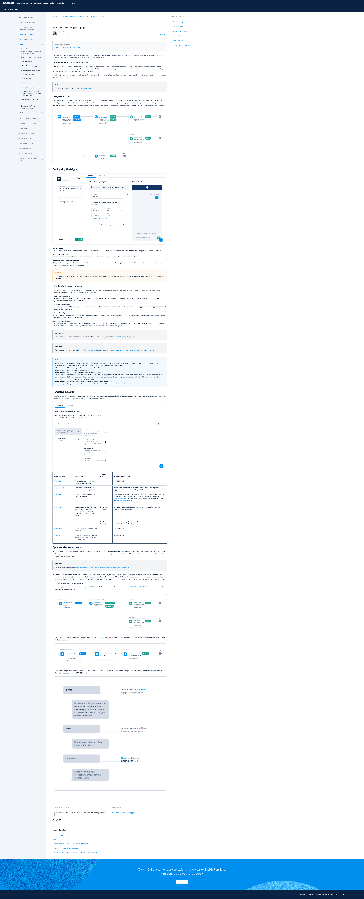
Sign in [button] (73, 3)
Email (22, 113)
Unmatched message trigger (124, 813)
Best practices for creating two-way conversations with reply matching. (127, 350)
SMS (102, 16)
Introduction (26, 39)
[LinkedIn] (60, 820)
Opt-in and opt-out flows (181, 45)
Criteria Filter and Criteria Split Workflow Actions (71, 844)
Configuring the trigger (180, 31)
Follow (162, 34)
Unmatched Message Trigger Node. (124, 337)
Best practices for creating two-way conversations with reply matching (31, 93)
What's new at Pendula (28, 22)
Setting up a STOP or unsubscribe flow (28, 107)
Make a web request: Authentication (66, 848)
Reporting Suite (25, 154)
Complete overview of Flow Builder (68, 47)
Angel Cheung (63, 32)
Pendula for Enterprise (60, 16)
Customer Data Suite (27, 143)
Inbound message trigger (30, 66)
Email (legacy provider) (30, 118)
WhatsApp (24, 128)
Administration (25, 148)
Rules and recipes (86, 88)
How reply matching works (88, 350)
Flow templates (35, 3)
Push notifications (28, 123)
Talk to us (182, 882)
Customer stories (22, 3)
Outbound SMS (58, 839)
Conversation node (27, 74)
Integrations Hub (26, 133)
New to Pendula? (26, 17)
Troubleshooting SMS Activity (31, 57)
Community (60, 3)
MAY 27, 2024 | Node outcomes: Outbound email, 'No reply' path (75, 852)
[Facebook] (53, 820)
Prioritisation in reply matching (183, 36)
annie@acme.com (120, 498)
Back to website (48, 3)
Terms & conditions (322, 894)
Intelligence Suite (26, 138)
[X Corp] (57, 820)
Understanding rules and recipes (184, 22)
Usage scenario (178, 26)
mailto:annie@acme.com (123, 501)
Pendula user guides (11, 9)
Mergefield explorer (179, 40)
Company (303, 894)
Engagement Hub (92, 16)
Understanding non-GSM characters (29, 101)
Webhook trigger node (61, 835)
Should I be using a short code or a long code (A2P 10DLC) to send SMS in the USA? (31, 51)
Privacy (311, 894)
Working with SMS (27, 62)
